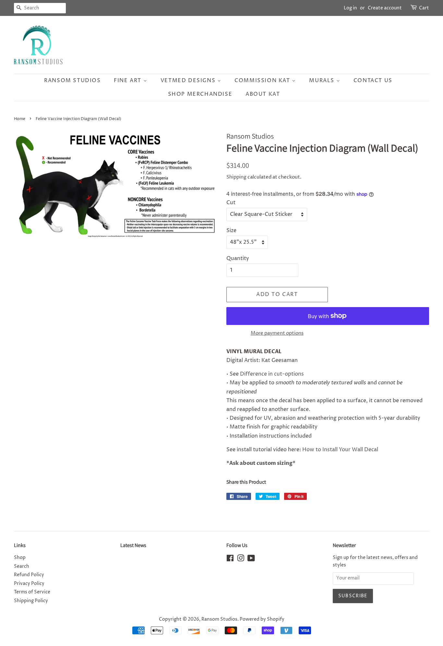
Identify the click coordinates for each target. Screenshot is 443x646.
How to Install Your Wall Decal (340, 449)
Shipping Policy (31, 601)
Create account (385, 8)
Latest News (133, 545)
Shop (20, 558)
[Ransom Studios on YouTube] (251, 560)
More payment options (277, 333)
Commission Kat (263, 80)
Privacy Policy (29, 584)
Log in (350, 8)
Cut (230, 202)
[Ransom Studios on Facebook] (230, 560)
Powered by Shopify (262, 619)
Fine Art (128, 80)
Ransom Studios (72, 80)
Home (19, 119)
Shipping (236, 177)
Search (21, 566)
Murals (322, 80)
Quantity (237, 258)
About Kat (262, 94)
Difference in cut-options (272, 374)
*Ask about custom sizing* (260, 463)
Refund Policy (29, 575)
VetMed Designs (189, 80)
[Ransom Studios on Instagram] (240, 560)
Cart (424, 8)
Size (231, 230)
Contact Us (372, 80)
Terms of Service (32, 592)
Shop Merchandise (200, 94)
